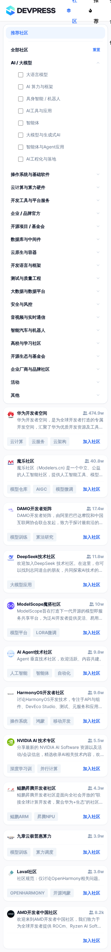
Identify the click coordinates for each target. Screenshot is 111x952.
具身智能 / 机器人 (43, 98)
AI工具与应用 (39, 111)
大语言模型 (37, 74)
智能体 (32, 123)
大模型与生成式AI (43, 135)
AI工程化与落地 (41, 159)
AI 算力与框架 (39, 86)
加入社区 (91, 441)
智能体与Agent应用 (45, 147)
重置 (96, 50)
